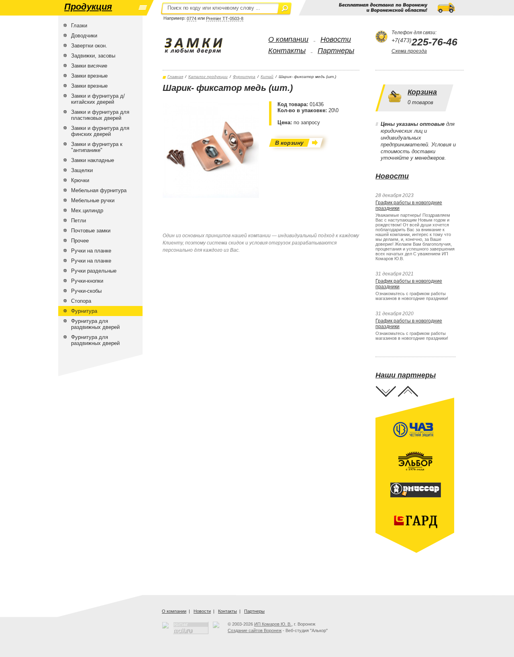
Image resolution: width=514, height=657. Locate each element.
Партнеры (336, 51)
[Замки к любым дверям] (202, 46)
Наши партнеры (405, 375)
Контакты (287, 51)
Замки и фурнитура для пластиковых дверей (100, 115)
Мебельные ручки (92, 200)
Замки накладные (92, 160)
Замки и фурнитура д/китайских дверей (98, 99)
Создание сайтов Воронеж (254, 630)
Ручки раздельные (93, 271)
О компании (288, 39)
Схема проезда (409, 51)
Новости (335, 39)
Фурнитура (84, 311)
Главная (175, 76)
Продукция (88, 7)
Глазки (79, 26)
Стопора (81, 301)
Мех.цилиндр (87, 210)
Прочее (80, 241)
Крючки (80, 180)
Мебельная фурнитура (98, 190)
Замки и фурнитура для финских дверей (100, 131)
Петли (78, 221)
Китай (267, 76)
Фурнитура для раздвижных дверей (95, 324)
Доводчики (84, 36)
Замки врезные (89, 76)
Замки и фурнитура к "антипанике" (96, 147)
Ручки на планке (91, 251)
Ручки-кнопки (87, 281)
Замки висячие (89, 66)
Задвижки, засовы (93, 56)
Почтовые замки (90, 231)
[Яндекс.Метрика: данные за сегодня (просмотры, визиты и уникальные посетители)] (216, 625)
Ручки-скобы (86, 291)
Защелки (82, 170)
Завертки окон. (89, 46)
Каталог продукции (208, 76)
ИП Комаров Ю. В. (273, 624)
